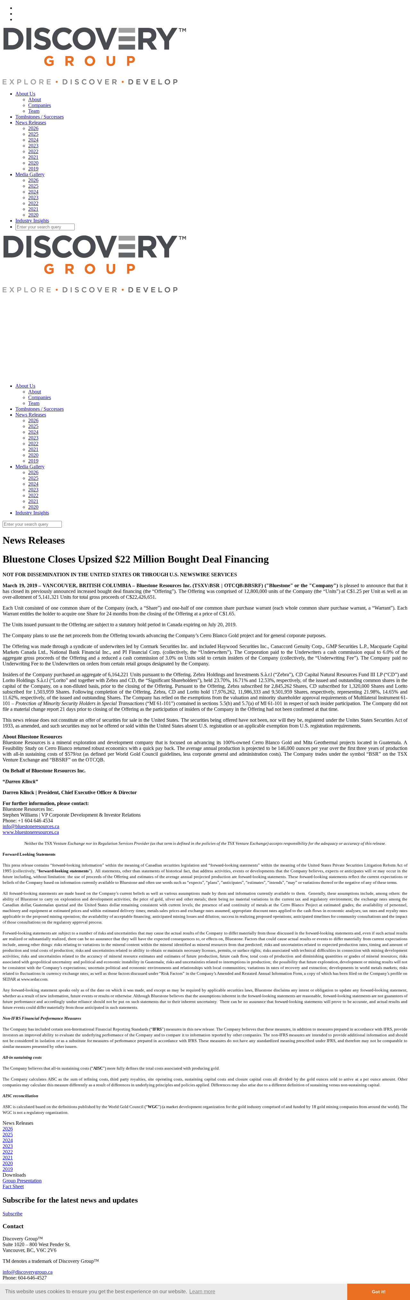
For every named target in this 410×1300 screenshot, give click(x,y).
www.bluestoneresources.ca (31, 832)
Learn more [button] (202, 1291)
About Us (25, 93)
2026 (33, 128)
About (34, 99)
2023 (33, 145)
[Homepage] (94, 83)
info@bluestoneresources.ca (31, 826)
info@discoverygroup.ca (28, 1272)
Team (33, 111)
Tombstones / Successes (39, 116)
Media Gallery (30, 174)
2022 (33, 151)
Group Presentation (22, 1180)
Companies (39, 105)
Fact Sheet (13, 1186)
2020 (33, 163)
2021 (33, 157)
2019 (33, 168)
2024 (33, 140)
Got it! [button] (379, 1291)
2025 (33, 134)
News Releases (30, 122)
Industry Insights (32, 220)
